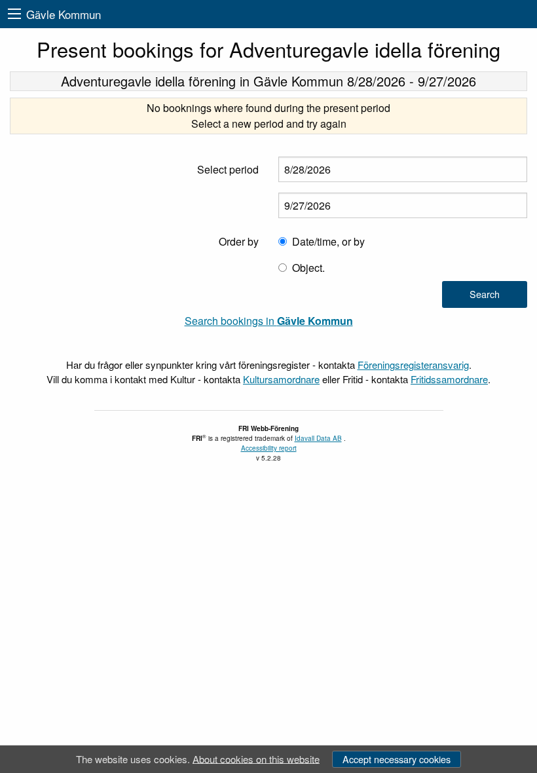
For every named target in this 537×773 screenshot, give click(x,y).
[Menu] (14, 14)
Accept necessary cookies (397, 759)
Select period (228, 169)
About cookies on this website (256, 758)
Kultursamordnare (281, 379)
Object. (308, 267)
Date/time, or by (328, 241)
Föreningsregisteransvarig (413, 364)
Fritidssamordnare (449, 379)
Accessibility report (269, 448)
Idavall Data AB (318, 438)
